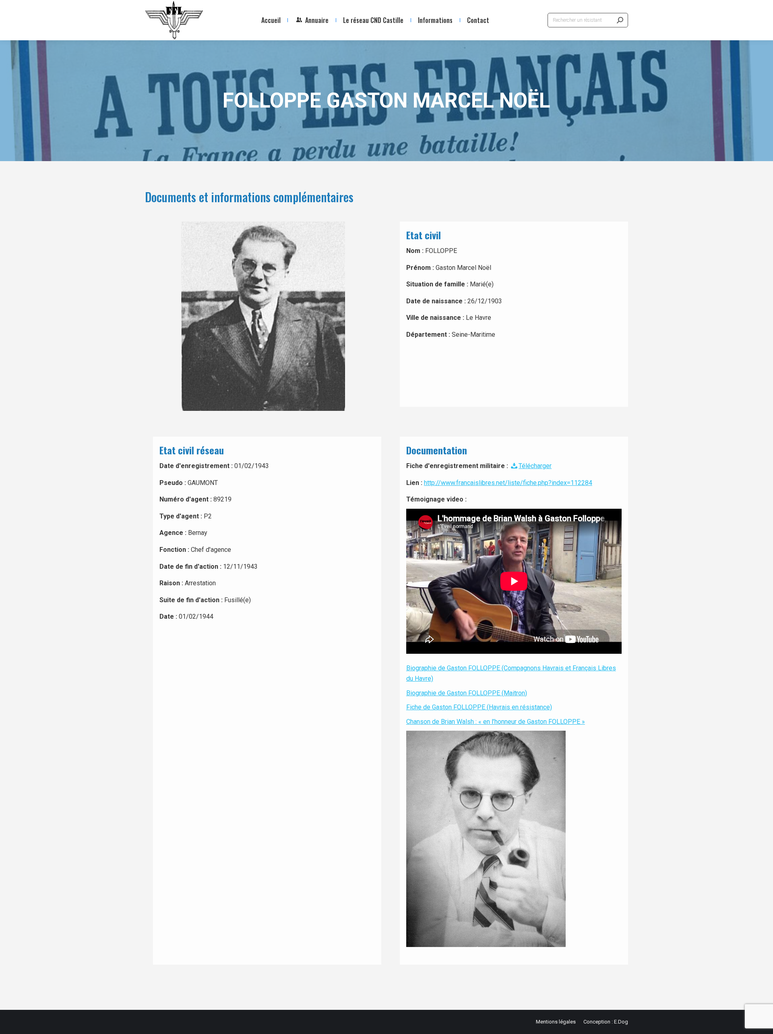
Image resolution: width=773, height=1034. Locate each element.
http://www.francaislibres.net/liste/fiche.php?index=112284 (508, 483)
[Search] (620, 20)
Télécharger (535, 466)
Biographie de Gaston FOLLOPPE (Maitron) (466, 693)
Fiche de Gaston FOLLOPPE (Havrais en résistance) (479, 707)
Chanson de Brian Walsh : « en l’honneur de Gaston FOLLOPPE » (495, 721)
